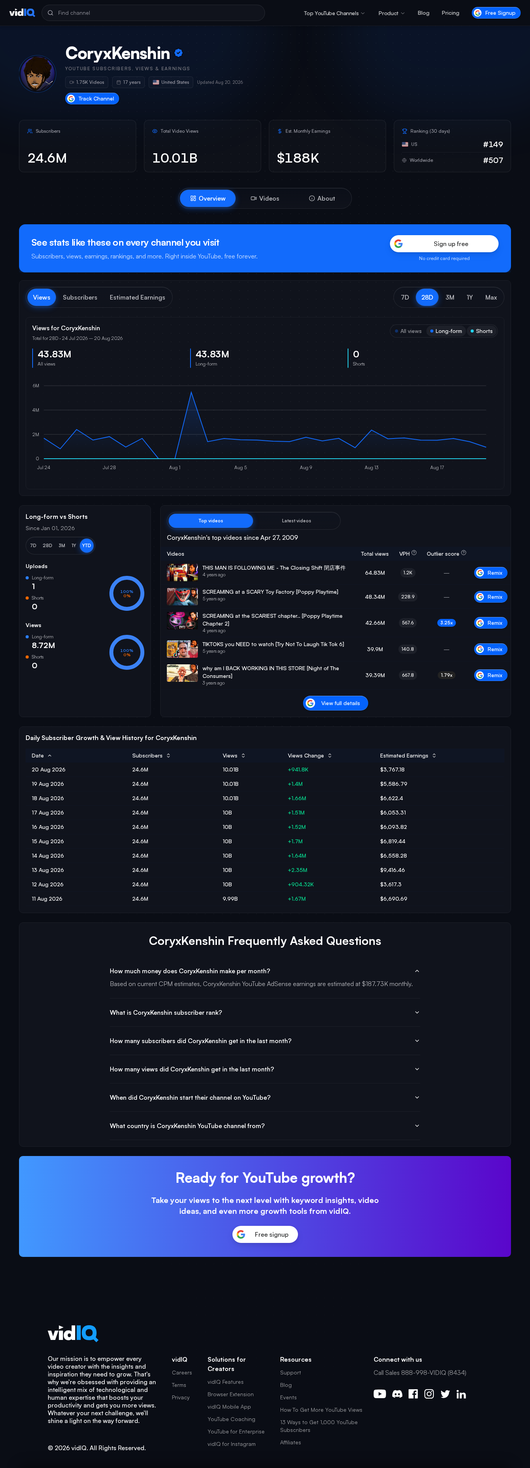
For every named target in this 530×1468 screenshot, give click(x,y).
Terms (179, 1384)
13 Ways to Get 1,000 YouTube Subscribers (319, 1426)
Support (290, 1372)
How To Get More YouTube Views (321, 1409)
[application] (265, 428)
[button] (404, 297)
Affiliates (290, 1442)
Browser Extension (231, 1394)
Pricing (450, 12)
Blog (424, 12)
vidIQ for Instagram (232, 1443)
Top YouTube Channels (331, 13)
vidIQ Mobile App (229, 1406)
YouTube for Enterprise (236, 1431)
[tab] (208, 198)
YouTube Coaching (231, 1419)
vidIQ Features (226, 1381)
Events (288, 1397)
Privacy (181, 1397)
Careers (182, 1372)
